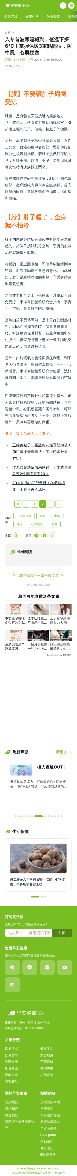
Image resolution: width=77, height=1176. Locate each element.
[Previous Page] (26, 504)
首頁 (8, 32)
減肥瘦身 (46, 1055)
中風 (57, 516)
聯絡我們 (11, 1108)
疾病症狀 (11, 1048)
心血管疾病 (24, 516)
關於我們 (11, 1102)
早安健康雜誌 (50, 1122)
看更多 (61, 752)
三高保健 (46, 1062)
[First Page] (18, 504)
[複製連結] (52, 535)
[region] (38, 785)
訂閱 (62, 933)
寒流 (20, 524)
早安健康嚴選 (50, 1115)
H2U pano (48, 1135)
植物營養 (46, 1075)
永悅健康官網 (50, 1102)
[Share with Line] (36, 535)
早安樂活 (11, 1081)
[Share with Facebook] (44, 535)
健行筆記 (46, 1148)
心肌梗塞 (37, 524)
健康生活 (46, 1048)
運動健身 (11, 1062)
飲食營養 (11, 1055)
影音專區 (11, 1068)
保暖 (43, 516)
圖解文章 (11, 1075)
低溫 (54, 524)
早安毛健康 (48, 1128)
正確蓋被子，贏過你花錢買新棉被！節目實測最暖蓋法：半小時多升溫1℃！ (41, 451)
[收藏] (15, 535)
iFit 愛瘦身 (48, 1155)
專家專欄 (46, 1068)
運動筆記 (46, 1141)
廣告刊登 (11, 1115)
